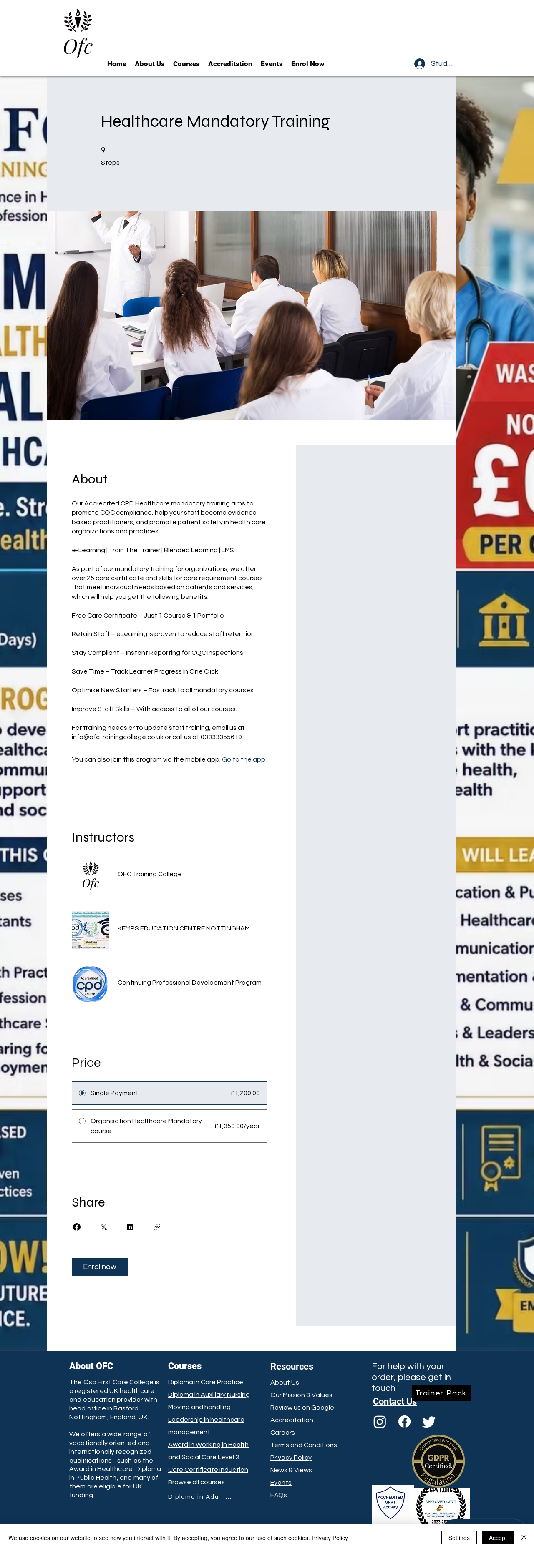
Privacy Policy (330, 1537)
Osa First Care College (118, 1382)
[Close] (524, 1537)
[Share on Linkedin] (130, 1227)
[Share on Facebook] (77, 1227)
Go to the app (243, 759)
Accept (498, 1537)
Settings (459, 1537)
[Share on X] (103, 1227)
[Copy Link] (157, 1227)
